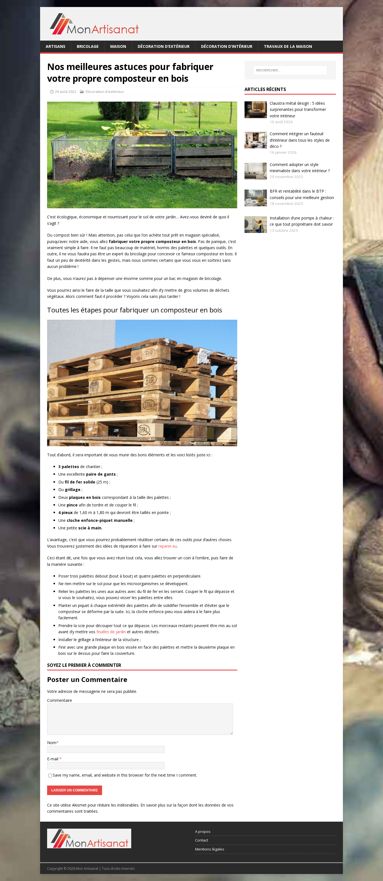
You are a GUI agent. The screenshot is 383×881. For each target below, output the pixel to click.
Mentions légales (209, 849)
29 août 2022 (65, 91)
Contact (201, 840)
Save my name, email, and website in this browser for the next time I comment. (125, 775)
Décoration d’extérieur (164, 46)
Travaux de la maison (288, 46)
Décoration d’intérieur (226, 46)
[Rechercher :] (290, 70)
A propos (203, 831)
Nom (51, 742)
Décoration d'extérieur (105, 91)
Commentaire (59, 700)
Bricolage (88, 46)
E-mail (53, 758)
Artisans (55, 46)
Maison (118, 46)
